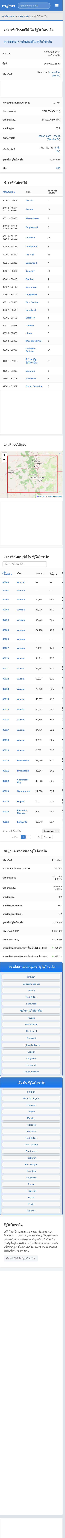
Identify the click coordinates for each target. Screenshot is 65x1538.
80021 (6, 770)
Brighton (30, 317)
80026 (6, 822)
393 (58, 168)
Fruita (31, 1204)
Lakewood (31, 263)
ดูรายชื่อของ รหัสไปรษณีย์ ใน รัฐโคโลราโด (28, 41)
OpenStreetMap (55, 496)
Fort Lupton (31, 1151)
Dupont (21, 801)
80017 (6, 730)
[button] (34, 6)
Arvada (29, 200)
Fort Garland (31, 1144)
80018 (6, 740)
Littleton (30, 237)
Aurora (29, 209)
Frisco (31, 1197)
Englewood (32, 227)
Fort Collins (32, 302)
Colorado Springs (31, 349)
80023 (6, 791)
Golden (30, 279)
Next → (47, 837)
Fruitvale (31, 1210)
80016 (6, 719)
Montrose (31, 378)
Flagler (31, 1111)
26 (39, 837)
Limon (29, 333)
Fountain (31, 1171)
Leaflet (42, 496)
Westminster (32, 218)
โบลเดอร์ (30, 271)
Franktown (31, 1177)
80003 (6, 609)
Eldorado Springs (22, 811)
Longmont (31, 294)
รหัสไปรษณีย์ (8, 16)
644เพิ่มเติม (53, 139)
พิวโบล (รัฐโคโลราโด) (31, 1010)
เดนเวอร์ (30, 254)
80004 (6, 620)
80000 (42, 136)
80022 (6, 781)
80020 (6, 760)
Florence (31, 1125)
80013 (6, 689)
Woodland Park (34, 341)
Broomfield (23, 760)
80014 (6, 699)
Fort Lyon (31, 1158)
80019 (6, 750)
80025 (6, 811)
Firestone (31, 1105)
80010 (6, 658)
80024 (6, 801)
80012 (6, 678)
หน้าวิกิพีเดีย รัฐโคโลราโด (22, 1258)
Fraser (31, 1184)
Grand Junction (34, 386)
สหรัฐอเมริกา (24, 16)
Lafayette (22, 822)
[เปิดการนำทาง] (57, 5)
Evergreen (31, 287)
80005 (6, 630)
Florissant (31, 1131)
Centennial (31, 246)
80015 (6, 709)
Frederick (31, 1191)
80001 (49, 136)
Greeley (30, 325)
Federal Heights (31, 1098)
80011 (6, 668)
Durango (30, 371)
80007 (6, 648)
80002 (57, 136)
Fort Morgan (31, 1164)
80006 (6, 639)
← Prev (15, 837)
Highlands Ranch (31, 1045)
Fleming (31, 1118)
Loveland (31, 310)
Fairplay (31, 1092)
